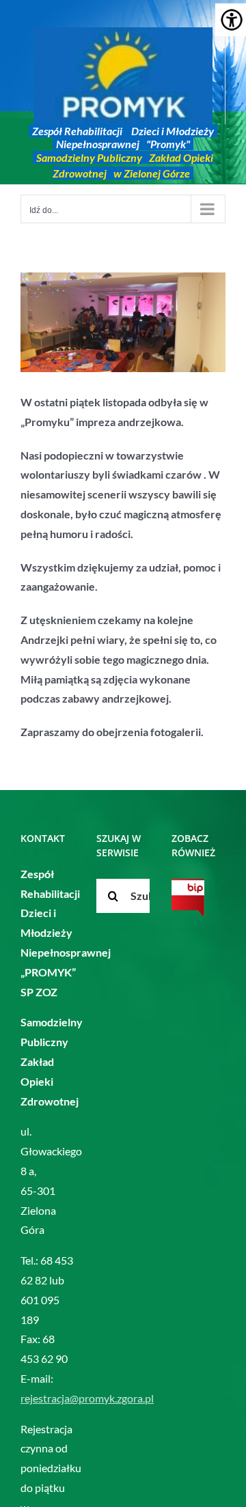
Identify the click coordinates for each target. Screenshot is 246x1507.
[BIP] (188, 898)
